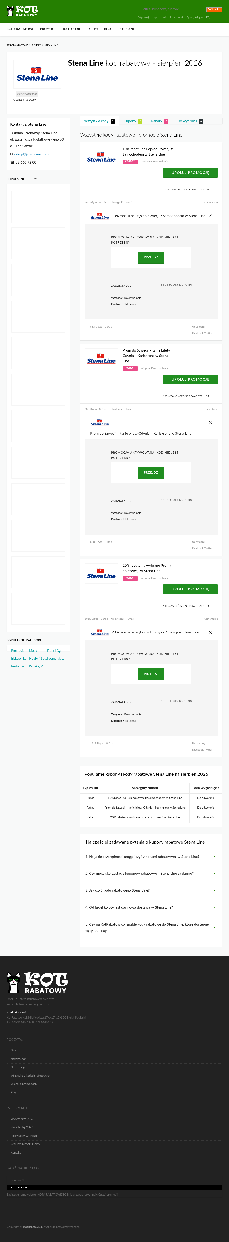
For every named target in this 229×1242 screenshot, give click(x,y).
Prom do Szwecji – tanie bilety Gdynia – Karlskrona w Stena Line (146, 356)
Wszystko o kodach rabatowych (30, 1075)
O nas (14, 1050)
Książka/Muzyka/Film (38, 666)
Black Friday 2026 (22, 1127)
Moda (33, 651)
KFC (207, 17)
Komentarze (211, 202)
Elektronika (18, 658)
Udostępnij (116, 202)
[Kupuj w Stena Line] (37, 74)
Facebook (198, 333)
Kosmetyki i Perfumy (56, 658)
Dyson (189, 17)
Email (129, 202)
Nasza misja (18, 1067)
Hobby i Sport (38, 658)
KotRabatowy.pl (33, 1227)
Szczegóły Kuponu (177, 284)
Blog (108, 29)
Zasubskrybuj (19, 1187)
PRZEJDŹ (151, 257)
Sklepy (92, 29)
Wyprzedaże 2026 (22, 1119)
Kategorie (72, 29)
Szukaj (214, 9)
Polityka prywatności (24, 1136)
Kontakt (16, 1152)
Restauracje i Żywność (20, 666)
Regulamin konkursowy (25, 1144)
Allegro (199, 17)
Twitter (208, 333)
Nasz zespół (18, 1059)
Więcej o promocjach (24, 1084)
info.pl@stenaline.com (31, 154)
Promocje (48, 29)
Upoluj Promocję (190, 173)
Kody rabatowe (20, 29)
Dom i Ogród (56, 651)
